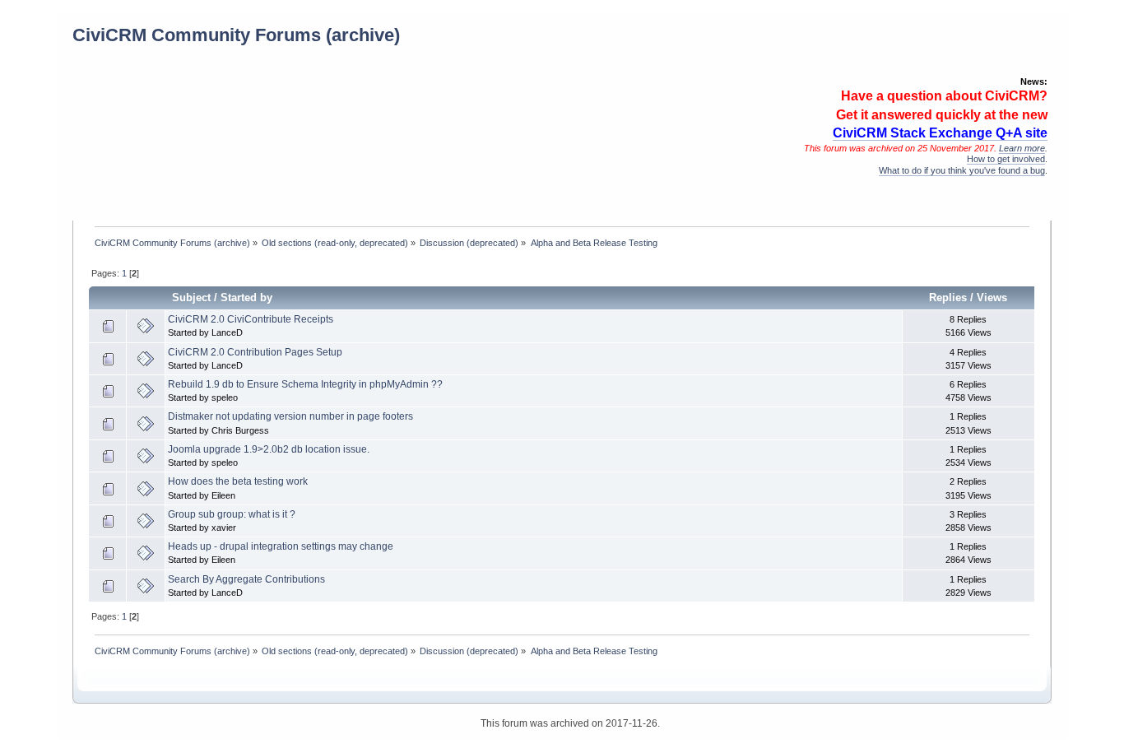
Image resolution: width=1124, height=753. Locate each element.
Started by (246, 297)
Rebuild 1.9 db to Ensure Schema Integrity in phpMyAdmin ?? (305, 384)
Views (992, 297)
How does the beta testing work (238, 481)
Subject (191, 297)
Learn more (1022, 148)
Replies (948, 297)
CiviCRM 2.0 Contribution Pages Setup (255, 352)
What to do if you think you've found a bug (962, 170)
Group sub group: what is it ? (231, 514)
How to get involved (1006, 159)
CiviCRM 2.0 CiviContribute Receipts (250, 319)
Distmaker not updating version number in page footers (290, 416)
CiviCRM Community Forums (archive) (236, 35)
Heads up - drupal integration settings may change (280, 546)
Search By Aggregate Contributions (246, 579)
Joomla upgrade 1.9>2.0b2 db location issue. (268, 449)
